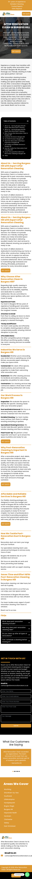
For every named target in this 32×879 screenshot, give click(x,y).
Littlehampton (9, 799)
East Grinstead (9, 826)
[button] (14, 771)
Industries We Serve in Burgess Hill (15, 137)
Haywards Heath (10, 813)
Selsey (6, 823)
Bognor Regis (9, 806)
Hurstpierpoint (9, 803)
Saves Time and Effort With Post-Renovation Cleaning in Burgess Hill (15, 152)
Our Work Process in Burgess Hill (14, 139)
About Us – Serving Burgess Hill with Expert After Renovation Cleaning (15, 126)
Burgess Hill (8, 809)
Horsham (7, 816)
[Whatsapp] (27, 874)
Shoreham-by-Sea (11, 793)
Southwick (8, 796)
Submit (16, 726)
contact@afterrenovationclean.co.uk (14, 686)
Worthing (7, 789)
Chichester (8, 819)
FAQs (6, 155)
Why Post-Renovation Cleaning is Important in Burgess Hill (14, 141)
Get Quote (26, 14)
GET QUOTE (16, 51)
